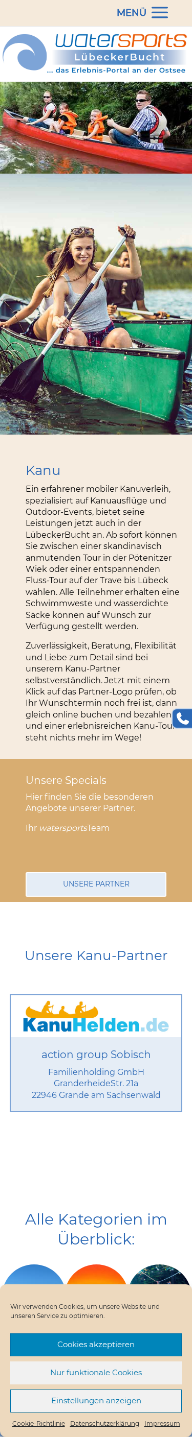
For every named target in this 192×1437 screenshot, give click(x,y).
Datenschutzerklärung (104, 1423)
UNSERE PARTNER (96, 884)
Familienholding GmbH (96, 1072)
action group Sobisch (96, 1054)
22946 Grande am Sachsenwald (96, 1095)
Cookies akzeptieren (96, 1344)
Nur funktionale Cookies (96, 1372)
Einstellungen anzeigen (96, 1400)
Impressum (162, 1423)
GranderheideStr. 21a (96, 1083)
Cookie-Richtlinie (38, 1423)
